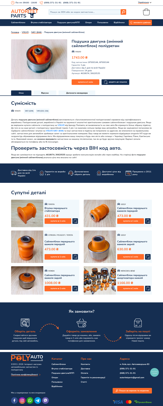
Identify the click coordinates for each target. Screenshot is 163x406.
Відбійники (119, 23)
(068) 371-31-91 (72, 3)
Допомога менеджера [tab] (77, 93)
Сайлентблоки (18, 23)
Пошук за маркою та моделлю (134, 391)
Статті (84, 382)
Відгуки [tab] (45, 93)
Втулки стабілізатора (41, 23)
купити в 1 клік (85, 82)
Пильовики (102, 23)
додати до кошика (118, 82)
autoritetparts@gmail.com (132, 378)
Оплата (84, 373)
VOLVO (61, 125)
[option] (39, 59)
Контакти (85, 364)
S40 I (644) (29, 111)
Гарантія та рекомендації (93, 378)
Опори (88, 23)
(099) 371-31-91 (52, 3)
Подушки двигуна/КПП (68, 23)
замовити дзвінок (142, 23)
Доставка (85, 369)
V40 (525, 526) (42, 111)
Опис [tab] (21, 93)
